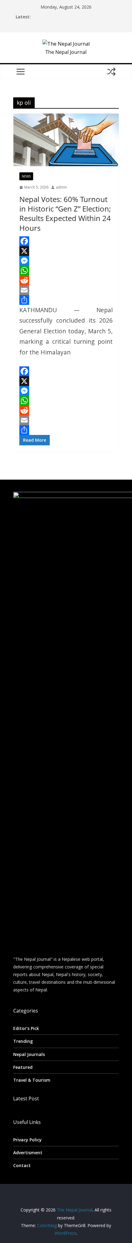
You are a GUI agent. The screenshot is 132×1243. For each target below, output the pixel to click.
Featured (23, 1067)
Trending (23, 1041)
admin (61, 187)
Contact (22, 1165)
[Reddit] (66, 280)
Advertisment (27, 1152)
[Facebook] (66, 241)
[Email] (66, 290)
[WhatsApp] (66, 270)
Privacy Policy (27, 1140)
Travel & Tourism (31, 1080)
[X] (66, 251)
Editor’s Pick (26, 1028)
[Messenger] (66, 261)
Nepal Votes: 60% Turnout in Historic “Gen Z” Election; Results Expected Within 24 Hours (65, 213)
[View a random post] (111, 71)
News (26, 176)
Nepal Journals (29, 1054)
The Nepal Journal (66, 52)
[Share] (66, 300)
